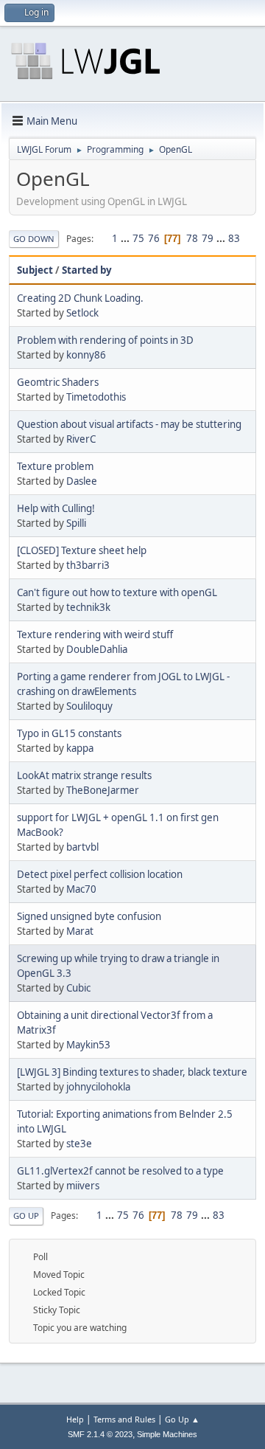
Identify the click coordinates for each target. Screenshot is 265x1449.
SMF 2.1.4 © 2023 (100, 1434)
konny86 (86, 355)
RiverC (81, 439)
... (126, 238)
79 (207, 238)
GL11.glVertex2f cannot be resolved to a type (120, 1170)
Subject (35, 270)
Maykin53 (88, 1044)
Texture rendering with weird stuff (95, 634)
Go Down (33, 238)
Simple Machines (167, 1434)
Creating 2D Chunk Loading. (80, 298)
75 (138, 238)
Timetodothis (96, 397)
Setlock (82, 312)
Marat (79, 931)
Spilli (76, 523)
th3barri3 (88, 565)
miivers (82, 1185)
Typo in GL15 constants (69, 733)
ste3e (79, 1143)
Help (75, 1419)
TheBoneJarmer (102, 790)
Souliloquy (89, 706)
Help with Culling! (56, 508)
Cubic (78, 988)
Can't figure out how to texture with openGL (117, 592)
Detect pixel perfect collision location (100, 874)
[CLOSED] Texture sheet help (81, 550)
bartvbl (82, 847)
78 (192, 238)
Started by (87, 270)
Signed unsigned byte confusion (89, 916)
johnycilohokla (98, 1086)
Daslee (81, 481)
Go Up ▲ (182, 1419)
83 (234, 238)
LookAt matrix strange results (84, 775)
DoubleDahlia (96, 649)
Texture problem (55, 466)
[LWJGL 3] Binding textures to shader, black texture (132, 1072)
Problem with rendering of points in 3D (105, 340)
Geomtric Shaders (58, 382)
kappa (79, 748)
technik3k (88, 607)
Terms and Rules (124, 1419)
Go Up (26, 1215)
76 (154, 238)
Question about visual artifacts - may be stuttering (129, 424)
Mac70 (81, 889)
